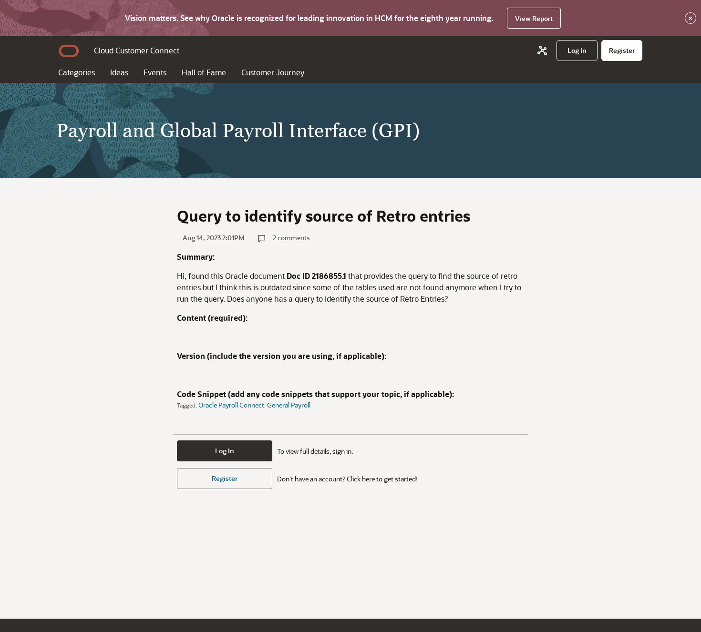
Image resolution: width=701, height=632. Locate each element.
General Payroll (288, 404)
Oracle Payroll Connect (231, 404)
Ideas (119, 72)
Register (224, 478)
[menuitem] (577, 50)
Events (155, 72)
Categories (76, 72)
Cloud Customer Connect (136, 50)
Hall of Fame (204, 72)
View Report (534, 18)
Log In (224, 450)
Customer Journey (272, 72)
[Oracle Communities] (542, 50)
